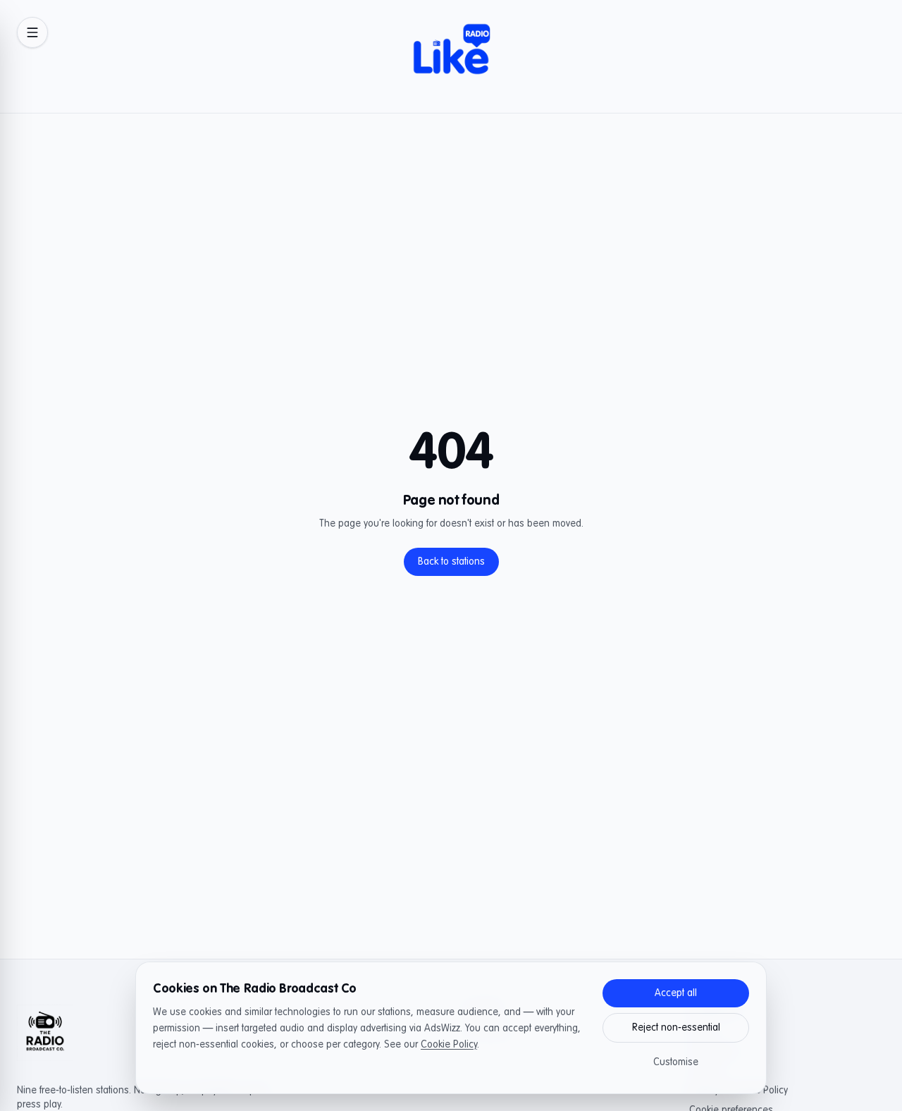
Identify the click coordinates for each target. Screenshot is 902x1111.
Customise (675, 1062)
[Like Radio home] (451, 56)
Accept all (676, 993)
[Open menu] (32, 32)
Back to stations (451, 562)
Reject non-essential (676, 1028)
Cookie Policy (449, 1045)
